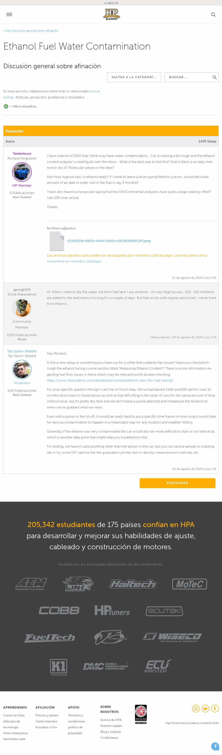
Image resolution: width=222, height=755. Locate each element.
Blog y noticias (110, 732)
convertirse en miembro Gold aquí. (74, 261)
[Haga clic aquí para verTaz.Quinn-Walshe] (22, 370)
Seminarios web (14, 739)
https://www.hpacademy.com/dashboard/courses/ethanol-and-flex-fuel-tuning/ (110, 380)
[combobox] (134, 77)
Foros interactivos (15, 733)
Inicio (112, 3)
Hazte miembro (46, 721)
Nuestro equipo (111, 726)
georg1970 (22, 290)
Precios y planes (47, 715)
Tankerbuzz (22, 153)
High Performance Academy (111, 14)
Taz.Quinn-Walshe (22, 351)
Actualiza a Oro (46, 727)
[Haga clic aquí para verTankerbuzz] (22, 173)
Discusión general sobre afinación (35, 31)
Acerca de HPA (111, 720)
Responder (14, 131)
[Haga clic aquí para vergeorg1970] (22, 309)
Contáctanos (109, 738)
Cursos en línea (13, 715)
